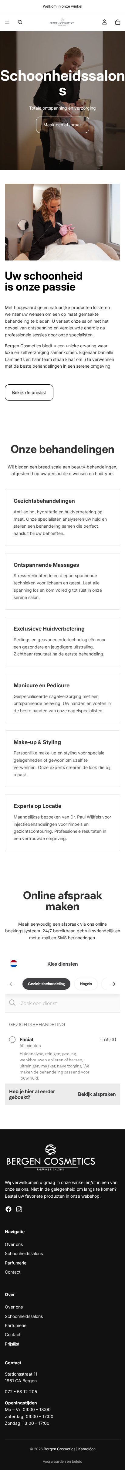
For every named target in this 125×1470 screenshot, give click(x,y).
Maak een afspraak (62, 124)
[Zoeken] (20, 22)
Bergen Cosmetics (59, 1449)
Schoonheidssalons (24, 1253)
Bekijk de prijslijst (29, 392)
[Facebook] (8, 1209)
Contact (13, 1272)
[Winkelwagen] (117, 22)
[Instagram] (19, 1209)
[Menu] (7, 22)
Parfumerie (15, 1262)
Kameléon (87, 1449)
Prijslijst (12, 1343)
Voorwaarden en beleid (62, 1461)
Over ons (14, 1244)
